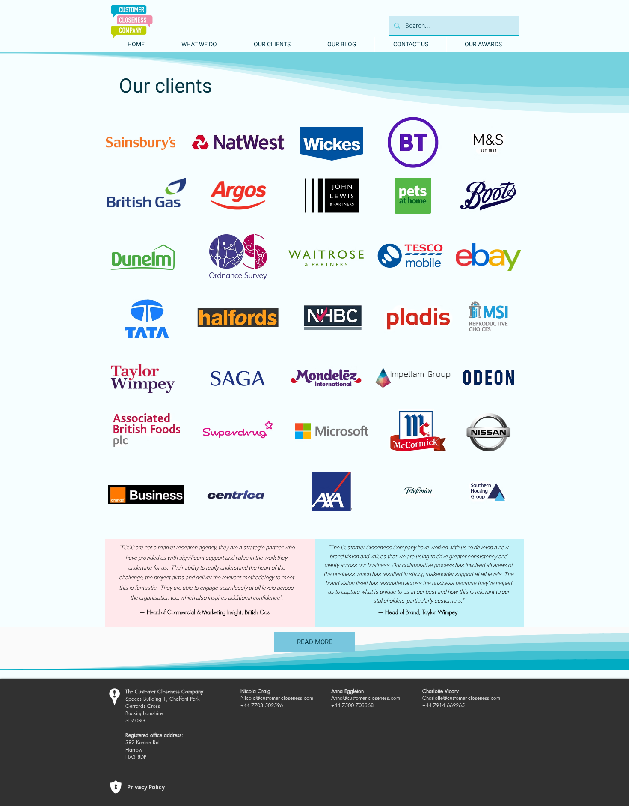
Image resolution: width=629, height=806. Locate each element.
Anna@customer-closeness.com (365, 698)
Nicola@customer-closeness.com (276, 698)
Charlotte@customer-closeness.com (461, 698)
